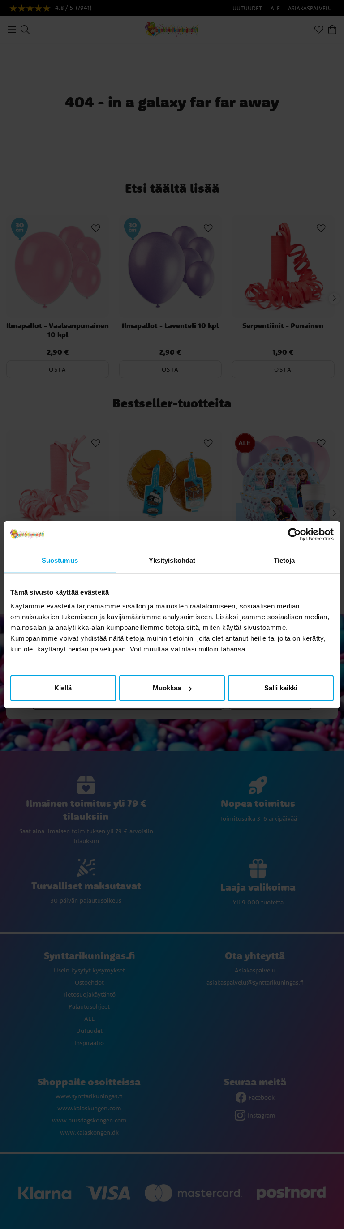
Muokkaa (167, 688)
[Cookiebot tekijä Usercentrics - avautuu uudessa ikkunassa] (294, 534)
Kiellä (63, 688)
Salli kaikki (280, 688)
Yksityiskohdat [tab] (172, 560)
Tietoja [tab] (284, 560)
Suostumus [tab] (60, 560)
